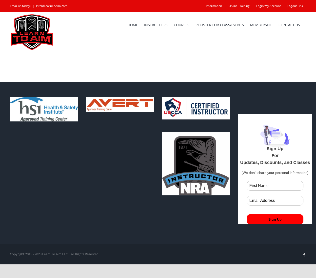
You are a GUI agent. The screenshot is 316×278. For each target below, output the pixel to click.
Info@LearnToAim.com (51, 6)
